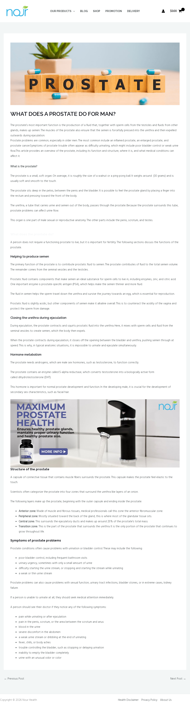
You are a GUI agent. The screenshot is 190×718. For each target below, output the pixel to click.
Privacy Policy (149, 700)
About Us (166, 700)
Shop (96, 11)
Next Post (178, 679)
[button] (73, 11)
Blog (84, 11)
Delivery (133, 11)
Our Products (60, 11)
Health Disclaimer (128, 700)
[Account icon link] (163, 11)
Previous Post (14, 679)
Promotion (113, 11)
